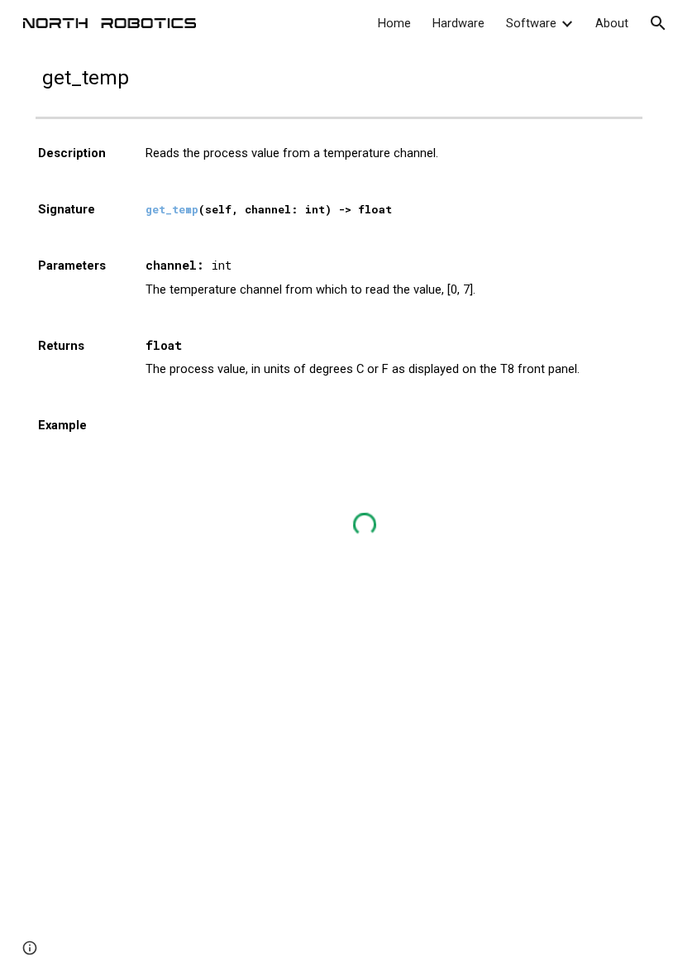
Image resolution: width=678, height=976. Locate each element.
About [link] (611, 23)
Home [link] (394, 23)
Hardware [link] (458, 23)
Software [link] (531, 23)
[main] (339, 78)
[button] (658, 23)
